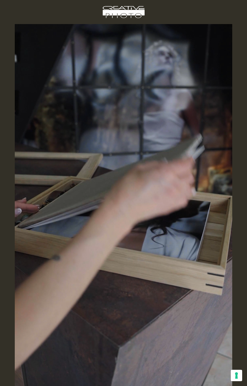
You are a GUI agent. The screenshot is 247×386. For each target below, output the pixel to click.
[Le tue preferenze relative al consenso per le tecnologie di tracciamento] (236, 375)
